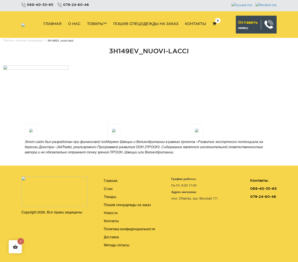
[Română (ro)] (266, 4)
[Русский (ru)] (241, 4)
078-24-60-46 (76, 5)
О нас (74, 23)
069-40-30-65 (40, 5)
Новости (111, 212)
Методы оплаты (116, 244)
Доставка (111, 236)
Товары (95, 23)
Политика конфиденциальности (129, 228)
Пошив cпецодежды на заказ (145, 23)
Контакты (195, 23)
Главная (52, 23)
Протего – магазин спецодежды (23, 40)
